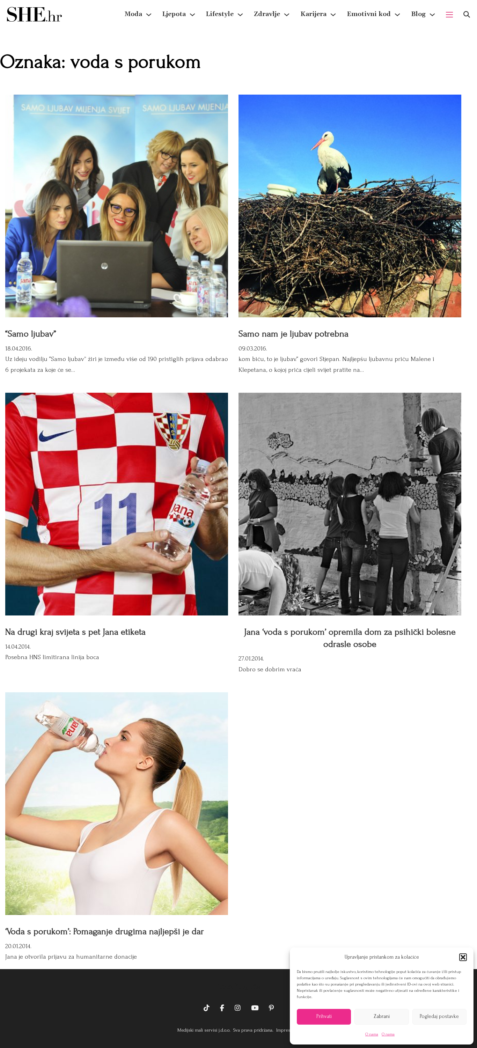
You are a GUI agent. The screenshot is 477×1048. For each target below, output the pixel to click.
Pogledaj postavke (439, 1016)
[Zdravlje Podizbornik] (287, 15)
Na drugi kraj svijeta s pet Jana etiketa (75, 632)
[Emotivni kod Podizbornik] (397, 15)
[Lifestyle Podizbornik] (240, 15)
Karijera (313, 14)
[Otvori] (466, 14)
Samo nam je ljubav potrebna (293, 334)
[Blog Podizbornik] (432, 15)
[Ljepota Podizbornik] (192, 15)
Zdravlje (267, 14)
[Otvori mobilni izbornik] (449, 14)
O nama (371, 1034)
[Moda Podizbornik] (149, 15)
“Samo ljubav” (30, 334)
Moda (133, 14)
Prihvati (324, 1016)
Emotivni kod (369, 14)
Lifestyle (220, 14)
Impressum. (287, 1030)
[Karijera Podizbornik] (333, 15)
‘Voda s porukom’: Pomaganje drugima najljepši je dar (104, 931)
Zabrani (382, 1016)
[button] (463, 957)
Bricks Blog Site (238, 986)
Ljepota (174, 14)
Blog (418, 14)
